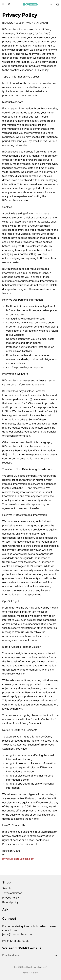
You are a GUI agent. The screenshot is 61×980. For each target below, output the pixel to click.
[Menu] (3, 4)
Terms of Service (12, 892)
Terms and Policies (30, 973)
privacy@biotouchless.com (18, 858)
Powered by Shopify (39, 967)
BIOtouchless (25, 967)
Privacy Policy (10, 897)
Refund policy (10, 902)
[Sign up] (56, 955)
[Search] (9, 4)
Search (6, 888)
